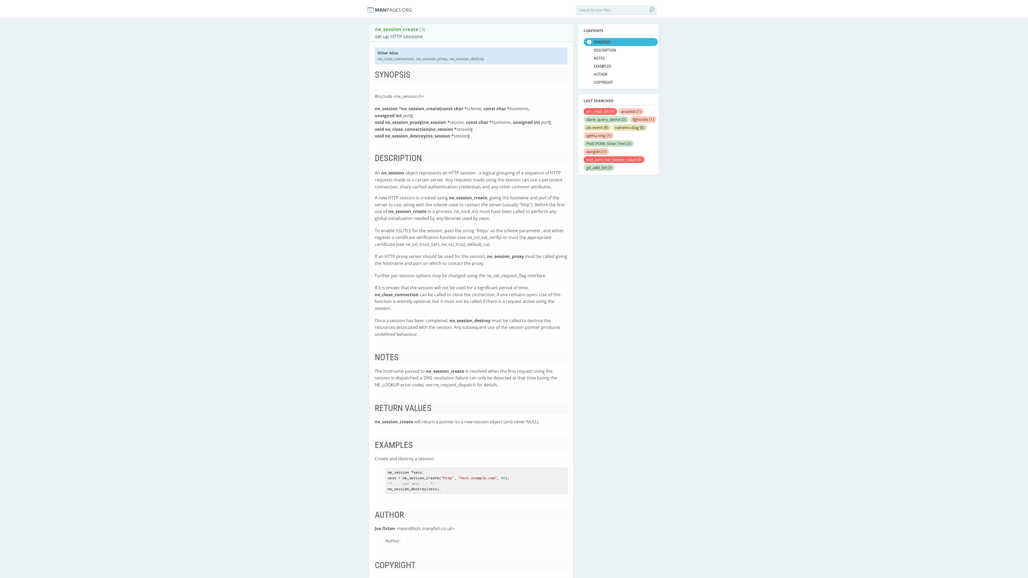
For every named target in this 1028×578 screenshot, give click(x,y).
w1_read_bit (600, 111)
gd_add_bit (599, 167)
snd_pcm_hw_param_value (614, 159)
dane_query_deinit (606, 119)
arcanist (631, 111)
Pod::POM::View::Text (608, 143)
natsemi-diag (629, 127)
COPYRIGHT (603, 82)
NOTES (599, 58)
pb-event (597, 127)
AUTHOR (600, 74)
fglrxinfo (643, 119)
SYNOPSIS (602, 42)
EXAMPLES (602, 66)
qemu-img (598, 135)
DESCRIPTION (605, 50)
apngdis (596, 151)
